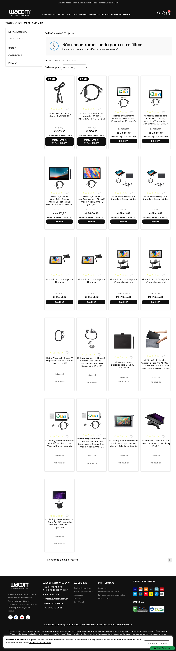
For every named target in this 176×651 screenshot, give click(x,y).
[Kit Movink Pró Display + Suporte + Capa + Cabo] (123, 177)
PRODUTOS (66, 15)
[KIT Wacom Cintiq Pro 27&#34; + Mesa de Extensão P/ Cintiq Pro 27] (155, 420)
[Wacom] (20, 13)
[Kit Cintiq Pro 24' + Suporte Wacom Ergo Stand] (123, 259)
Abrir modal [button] (163, 13)
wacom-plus (68, 60)
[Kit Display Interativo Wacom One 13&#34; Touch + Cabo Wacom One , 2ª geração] (59, 420)
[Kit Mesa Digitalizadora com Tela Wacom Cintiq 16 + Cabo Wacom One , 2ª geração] (91, 177)
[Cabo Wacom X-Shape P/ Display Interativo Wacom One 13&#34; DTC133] (59, 335)
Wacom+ (78, 598)
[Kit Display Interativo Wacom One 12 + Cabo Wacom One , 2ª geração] (123, 97)
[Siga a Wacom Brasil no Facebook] (16, 617)
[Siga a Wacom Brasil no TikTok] (28, 617)
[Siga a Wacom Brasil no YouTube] (22, 617)
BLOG (75, 15)
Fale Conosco (104, 598)
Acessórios (78, 595)
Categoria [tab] (15, 55)
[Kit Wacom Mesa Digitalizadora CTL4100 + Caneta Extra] (123, 341)
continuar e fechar (157, 643)
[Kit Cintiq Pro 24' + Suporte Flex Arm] (59, 259)
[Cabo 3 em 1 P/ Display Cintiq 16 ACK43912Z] (59, 93)
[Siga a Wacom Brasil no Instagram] (10, 617)
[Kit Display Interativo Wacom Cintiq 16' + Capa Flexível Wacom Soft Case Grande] (123, 420)
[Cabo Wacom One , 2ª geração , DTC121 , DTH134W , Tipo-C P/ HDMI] (91, 93)
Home (20, 23)
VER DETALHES (59, 382)
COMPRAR (123, 141)
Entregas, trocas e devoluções (111, 595)
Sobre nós (102, 588)
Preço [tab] (12, 62)
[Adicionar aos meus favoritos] (67, 109)
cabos (55, 60)
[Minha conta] (158, 13)
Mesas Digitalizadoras (83, 591)
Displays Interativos (82, 588)
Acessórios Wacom (51, 15)
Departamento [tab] (17, 31)
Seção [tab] (12, 48)
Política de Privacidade (108, 591)
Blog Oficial (79, 602)
